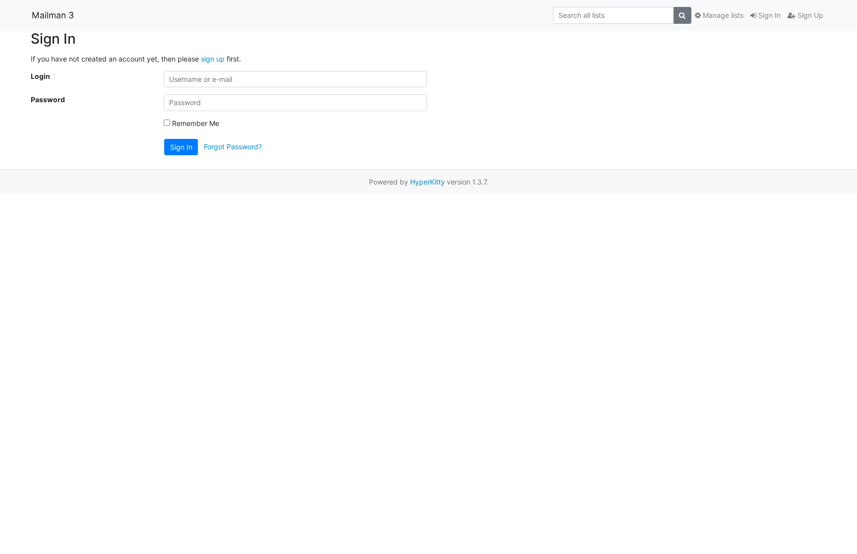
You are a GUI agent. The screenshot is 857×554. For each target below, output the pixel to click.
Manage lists (722, 15)
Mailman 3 (53, 15)
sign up (213, 59)
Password (48, 99)
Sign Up (809, 15)
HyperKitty (427, 182)
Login (40, 76)
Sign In (768, 15)
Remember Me (194, 123)
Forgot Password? (233, 146)
